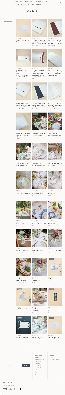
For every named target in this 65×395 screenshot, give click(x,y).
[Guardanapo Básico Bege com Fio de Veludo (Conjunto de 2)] (23, 267)
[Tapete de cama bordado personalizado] (55, 325)
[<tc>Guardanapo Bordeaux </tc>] (23, 325)
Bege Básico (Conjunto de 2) (38, 279)
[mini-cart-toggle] (63, 3)
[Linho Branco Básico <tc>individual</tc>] (39, 238)
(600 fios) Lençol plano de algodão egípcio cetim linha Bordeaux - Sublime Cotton (55, 42)
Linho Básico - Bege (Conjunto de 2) (38, 192)
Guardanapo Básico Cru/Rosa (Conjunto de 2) (38, 164)
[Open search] (58, 3)
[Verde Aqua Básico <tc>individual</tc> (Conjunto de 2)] (55, 121)
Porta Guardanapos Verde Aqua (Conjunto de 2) (22, 164)
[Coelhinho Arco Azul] (55, 267)
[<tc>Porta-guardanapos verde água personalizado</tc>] (39, 325)
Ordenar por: (6, 18)
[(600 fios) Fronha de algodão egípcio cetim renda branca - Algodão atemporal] (23, 121)
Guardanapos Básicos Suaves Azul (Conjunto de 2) (39, 222)
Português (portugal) (43, 382)
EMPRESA (52, 355)
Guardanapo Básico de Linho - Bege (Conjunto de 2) (23, 193)
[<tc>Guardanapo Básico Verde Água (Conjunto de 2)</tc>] (39, 121)
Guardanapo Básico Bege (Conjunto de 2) (54, 251)
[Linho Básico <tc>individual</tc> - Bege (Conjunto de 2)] (39, 180)
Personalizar (39, 1)
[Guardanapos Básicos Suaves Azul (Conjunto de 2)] (39, 210)
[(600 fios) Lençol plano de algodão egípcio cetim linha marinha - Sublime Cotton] (39, 91)
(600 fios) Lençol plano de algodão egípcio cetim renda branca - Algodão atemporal (55, 105)
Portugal (56, 382)
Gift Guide (38, 4)
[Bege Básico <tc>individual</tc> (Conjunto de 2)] (39, 267)
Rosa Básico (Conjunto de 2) (22, 222)
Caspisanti (19, 38)
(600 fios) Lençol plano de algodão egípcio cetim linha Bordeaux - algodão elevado (39, 42)
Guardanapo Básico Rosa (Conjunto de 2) (54, 192)
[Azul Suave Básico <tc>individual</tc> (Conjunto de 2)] (55, 210)
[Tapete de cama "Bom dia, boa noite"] (23, 28)
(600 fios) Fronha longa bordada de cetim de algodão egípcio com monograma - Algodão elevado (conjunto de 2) (22, 73)
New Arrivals (18, 1)
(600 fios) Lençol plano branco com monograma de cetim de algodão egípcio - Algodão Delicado (55, 73)
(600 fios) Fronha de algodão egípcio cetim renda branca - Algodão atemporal (23, 135)
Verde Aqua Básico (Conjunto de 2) (54, 134)
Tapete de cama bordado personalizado (54, 338)
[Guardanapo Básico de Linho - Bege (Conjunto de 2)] (23, 180)
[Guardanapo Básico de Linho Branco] (23, 238)
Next (38, 346)
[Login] (60, 3)
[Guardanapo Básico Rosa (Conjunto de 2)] (55, 180)
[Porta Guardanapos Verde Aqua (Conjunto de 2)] (23, 151)
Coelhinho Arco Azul (53, 279)
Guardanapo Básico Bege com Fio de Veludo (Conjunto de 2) (22, 280)
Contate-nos (38, 361)
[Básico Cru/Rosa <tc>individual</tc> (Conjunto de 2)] (55, 151)
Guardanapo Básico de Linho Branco (22, 251)
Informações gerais (39, 359)
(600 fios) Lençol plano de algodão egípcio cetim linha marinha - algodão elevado (23, 105)
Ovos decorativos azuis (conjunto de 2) (38, 309)
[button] (2, 394)
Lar (46, 1)
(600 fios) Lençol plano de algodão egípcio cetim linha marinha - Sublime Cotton (39, 105)
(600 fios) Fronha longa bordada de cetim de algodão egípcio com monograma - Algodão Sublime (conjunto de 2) (38, 73)
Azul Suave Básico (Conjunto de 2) (55, 222)
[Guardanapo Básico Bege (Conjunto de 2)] (55, 238)
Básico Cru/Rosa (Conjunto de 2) (55, 164)
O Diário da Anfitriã (54, 359)
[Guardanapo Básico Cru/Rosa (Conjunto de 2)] (39, 151)
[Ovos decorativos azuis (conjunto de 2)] (39, 297)
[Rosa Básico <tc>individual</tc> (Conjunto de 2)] (23, 210)
